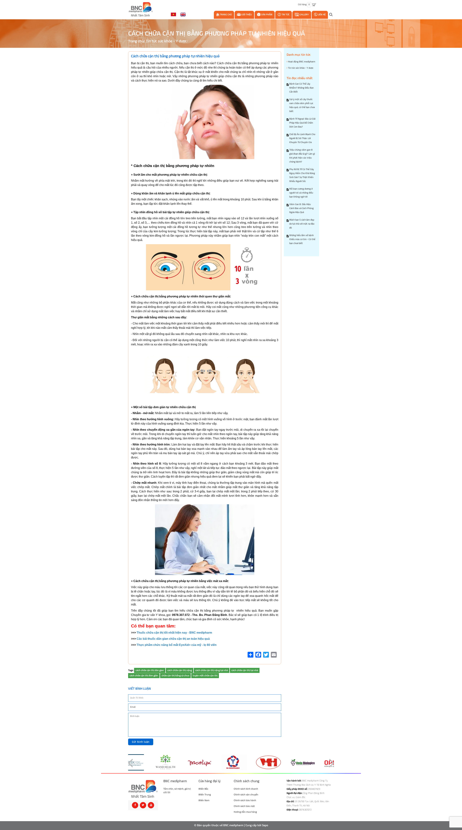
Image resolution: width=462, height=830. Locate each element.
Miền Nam (204, 800)
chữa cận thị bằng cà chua (175, 675)
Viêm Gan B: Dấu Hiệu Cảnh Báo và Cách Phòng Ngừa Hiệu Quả (301, 208)
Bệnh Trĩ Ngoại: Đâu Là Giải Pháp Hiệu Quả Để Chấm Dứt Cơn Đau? (302, 123)
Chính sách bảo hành (245, 800)
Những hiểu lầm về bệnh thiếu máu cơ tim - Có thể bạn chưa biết (302, 239)
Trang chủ (225, 15)
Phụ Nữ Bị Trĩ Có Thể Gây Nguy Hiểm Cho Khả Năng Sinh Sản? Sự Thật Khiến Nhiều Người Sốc (302, 175)
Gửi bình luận (140, 742)
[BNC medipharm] (143, 789)
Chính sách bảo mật (244, 806)
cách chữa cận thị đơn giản (144, 675)
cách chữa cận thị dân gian (150, 670)
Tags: (131, 670)
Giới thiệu (246, 15)
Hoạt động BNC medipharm (301, 62)
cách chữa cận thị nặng (179, 670)
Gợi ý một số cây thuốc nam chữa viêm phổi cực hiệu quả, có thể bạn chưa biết (302, 105)
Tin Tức (285, 15)
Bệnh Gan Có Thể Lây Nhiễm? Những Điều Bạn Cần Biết (301, 88)
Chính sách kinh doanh (246, 789)
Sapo (265, 825)
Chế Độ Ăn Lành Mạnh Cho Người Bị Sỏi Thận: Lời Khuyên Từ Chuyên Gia (302, 138)
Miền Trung (205, 794)
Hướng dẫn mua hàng (245, 812)
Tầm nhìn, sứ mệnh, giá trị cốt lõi (177, 791)
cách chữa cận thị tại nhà (244, 670)
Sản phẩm (266, 15)
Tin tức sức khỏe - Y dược (166, 41)
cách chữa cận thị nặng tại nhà (211, 670)
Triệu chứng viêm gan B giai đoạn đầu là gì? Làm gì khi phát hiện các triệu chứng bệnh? (302, 156)
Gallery (304, 15)
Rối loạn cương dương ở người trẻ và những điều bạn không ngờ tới (301, 193)
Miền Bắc (203, 789)
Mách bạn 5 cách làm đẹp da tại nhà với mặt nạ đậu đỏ (301, 224)
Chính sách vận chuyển (246, 794)
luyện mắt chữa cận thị (205, 675)
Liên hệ (321, 15)
